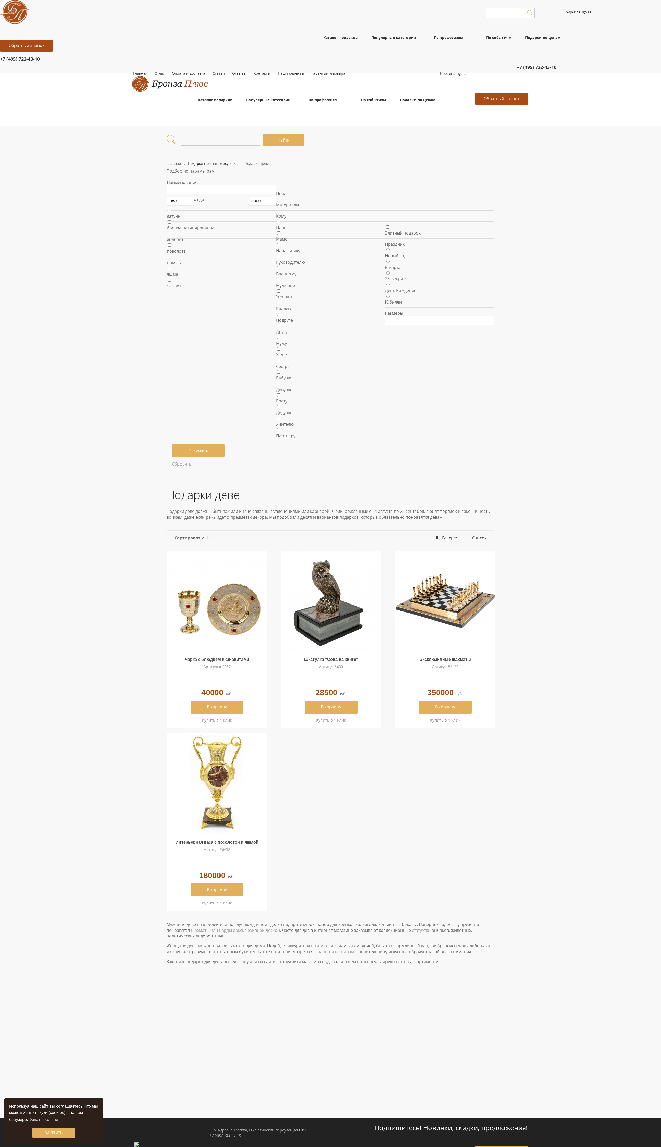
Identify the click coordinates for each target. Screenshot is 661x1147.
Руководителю (290, 262)
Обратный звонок (26, 45)
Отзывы (239, 73)
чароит (174, 286)
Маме (281, 239)
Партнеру (285, 436)
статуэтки (421, 930)
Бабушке (285, 378)
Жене (281, 355)
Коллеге (284, 308)
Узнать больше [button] (44, 1119)
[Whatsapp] (451, 81)
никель (174, 262)
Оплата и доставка (188, 73)
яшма (172, 274)
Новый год (395, 256)
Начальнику (288, 250)
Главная (140, 73)
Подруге (284, 320)
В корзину (217, 707)
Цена (210, 538)
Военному (286, 274)
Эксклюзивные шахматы (445, 659)
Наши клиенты (291, 73)
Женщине (286, 297)
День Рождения (400, 290)
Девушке (285, 389)
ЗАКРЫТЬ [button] (54, 1133)
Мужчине (285, 285)
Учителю (285, 424)
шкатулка (320, 946)
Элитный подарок (403, 233)
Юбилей (393, 302)
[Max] (457, 81)
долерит (175, 239)
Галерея (450, 538)
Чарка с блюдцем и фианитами (217, 659)
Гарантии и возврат (329, 73)
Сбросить (181, 464)
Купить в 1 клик (217, 720)
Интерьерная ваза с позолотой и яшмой (217, 842)
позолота (176, 251)
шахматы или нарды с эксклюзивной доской (235, 930)
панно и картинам (336, 952)
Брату (281, 401)
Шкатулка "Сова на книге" (331, 659)
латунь (173, 216)
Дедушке (285, 412)
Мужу (281, 343)
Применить (198, 450)
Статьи (219, 73)
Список (479, 538)
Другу (281, 332)
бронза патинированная (192, 228)
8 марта (392, 267)
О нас (160, 73)
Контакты (262, 73)
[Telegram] (454, 81)
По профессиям (448, 37)
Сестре (283, 366)
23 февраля (396, 279)
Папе (281, 227)
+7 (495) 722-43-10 (225, 1135)
